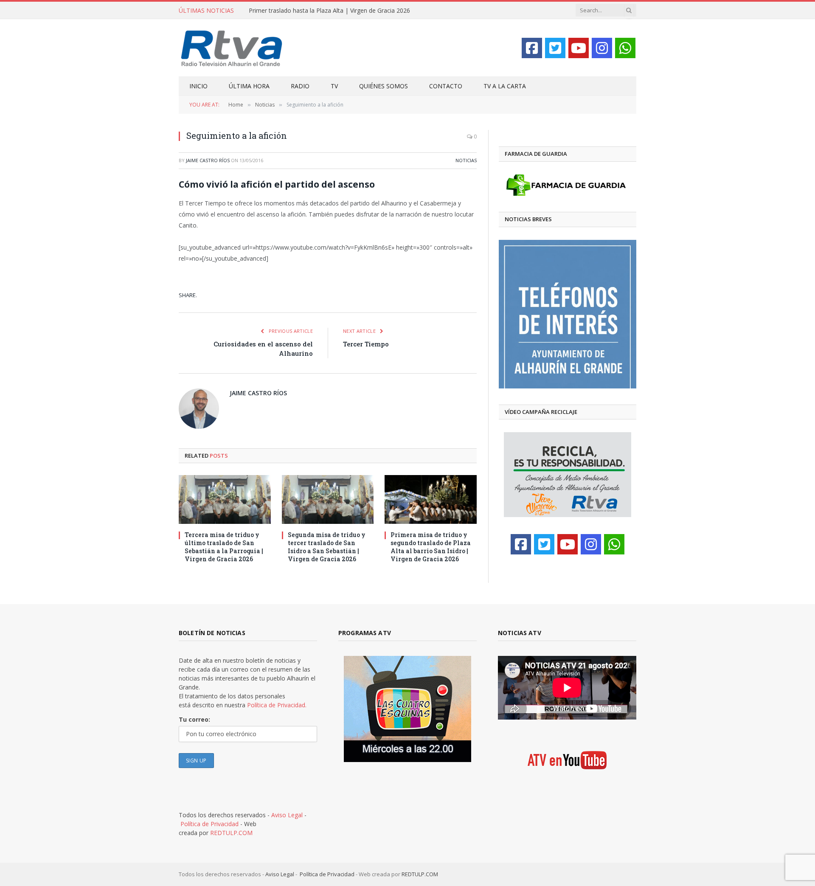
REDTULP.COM (231, 833)
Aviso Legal (287, 815)
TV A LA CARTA (504, 86)
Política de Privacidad (209, 824)
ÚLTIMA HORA (249, 86)
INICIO (198, 86)
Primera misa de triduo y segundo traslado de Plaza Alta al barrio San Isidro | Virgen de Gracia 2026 (431, 547)
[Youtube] (578, 48)
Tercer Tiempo (366, 344)
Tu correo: (194, 719)
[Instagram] (602, 48)
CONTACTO (445, 86)
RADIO (300, 86)
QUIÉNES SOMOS (383, 86)
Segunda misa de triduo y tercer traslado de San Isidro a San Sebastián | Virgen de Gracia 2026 (326, 547)
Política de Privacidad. (276, 705)
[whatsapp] (625, 48)
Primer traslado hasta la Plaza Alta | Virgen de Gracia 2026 (329, 10)
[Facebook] (532, 48)
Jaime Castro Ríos (208, 160)
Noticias (466, 160)
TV (334, 86)
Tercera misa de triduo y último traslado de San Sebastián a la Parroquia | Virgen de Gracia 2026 (224, 547)
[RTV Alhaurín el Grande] (232, 48)
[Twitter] (555, 48)
